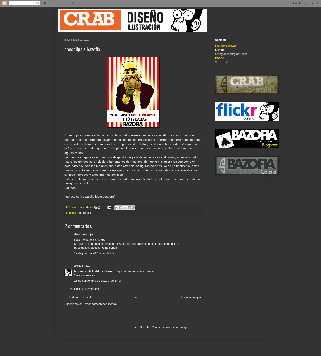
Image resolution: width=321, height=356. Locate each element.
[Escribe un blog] (121, 207)
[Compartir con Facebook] (129, 207)
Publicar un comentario (84, 288)
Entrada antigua (191, 297)
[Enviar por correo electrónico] (116, 207)
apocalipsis (85, 212)
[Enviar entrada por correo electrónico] (109, 207)
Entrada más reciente (79, 297)
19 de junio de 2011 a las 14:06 (94, 253)
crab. (77, 265)
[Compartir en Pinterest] (133, 207)
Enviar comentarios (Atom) (100, 304)
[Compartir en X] (125, 207)
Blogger (183, 327)
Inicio (136, 297)
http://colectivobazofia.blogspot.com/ (89, 196)
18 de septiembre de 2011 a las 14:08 (98, 280)
